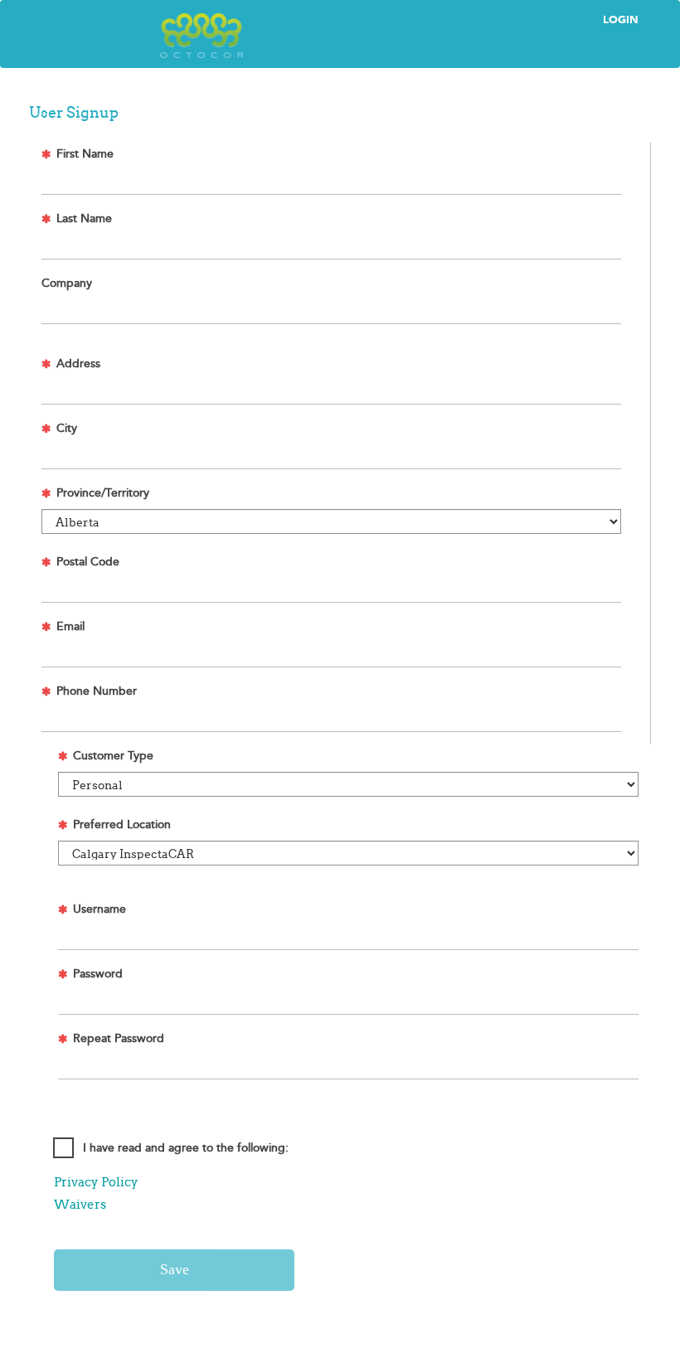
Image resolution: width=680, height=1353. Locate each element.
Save (174, 1269)
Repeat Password (118, 1038)
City (66, 428)
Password (98, 974)
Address (78, 364)
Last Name (84, 219)
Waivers (80, 1204)
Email (70, 626)
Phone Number (96, 691)
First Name (85, 154)
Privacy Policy (96, 1182)
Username (99, 909)
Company (66, 283)
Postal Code (87, 562)
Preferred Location (122, 825)
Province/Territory (102, 493)
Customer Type (113, 756)
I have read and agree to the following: (186, 1148)
